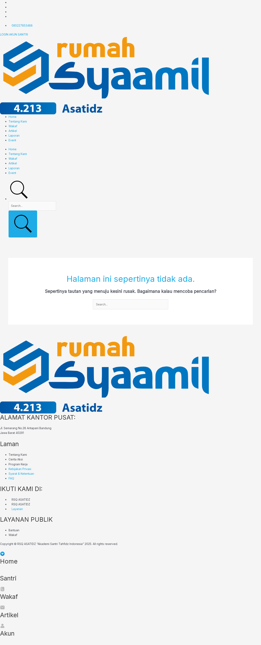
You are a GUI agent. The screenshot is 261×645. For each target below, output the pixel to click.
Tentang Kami (18, 121)
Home (13, 116)
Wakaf (13, 126)
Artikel (13, 131)
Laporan (14, 135)
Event (12, 140)
